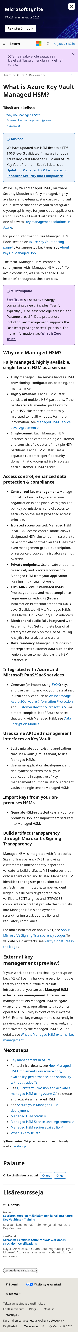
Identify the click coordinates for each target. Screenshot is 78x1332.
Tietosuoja (10, 1315)
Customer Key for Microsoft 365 (41, 707)
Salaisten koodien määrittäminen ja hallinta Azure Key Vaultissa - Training (38, 1217)
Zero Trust (15, 300)
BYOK (55, 684)
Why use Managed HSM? (23, 115)
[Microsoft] (39, 43)
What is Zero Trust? (25, 1133)
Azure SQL (18, 701)
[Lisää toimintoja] (71, 75)
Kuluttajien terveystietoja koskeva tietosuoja (32, 1320)
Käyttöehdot (11, 1326)
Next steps (13, 126)
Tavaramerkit (33, 1326)
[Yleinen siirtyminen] (4, 43)
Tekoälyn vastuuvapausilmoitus (24, 1303)
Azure (20, 75)
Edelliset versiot (13, 1309)
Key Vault (35, 75)
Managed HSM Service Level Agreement (41, 1121)
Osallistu (50, 1309)
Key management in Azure (31, 1060)
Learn (8, 75)
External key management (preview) (30, 120)
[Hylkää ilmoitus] (71, 6)
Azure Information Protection (50, 701)
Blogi (32, 1309)
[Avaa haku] (48, 43)
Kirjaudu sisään (64, 44)
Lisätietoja (19, 1146)
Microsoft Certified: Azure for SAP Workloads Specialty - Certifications (34, 1241)
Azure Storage (60, 696)
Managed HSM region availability (36, 1127)
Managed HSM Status (27, 1116)
